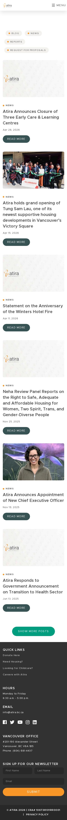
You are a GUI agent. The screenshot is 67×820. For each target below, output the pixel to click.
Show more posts (33, 631)
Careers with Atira (15, 674)
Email (9, 781)
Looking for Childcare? (18, 668)
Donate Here (11, 655)
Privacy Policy (37, 814)
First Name (12, 770)
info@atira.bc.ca (13, 712)
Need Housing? (13, 662)
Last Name (43, 770)
